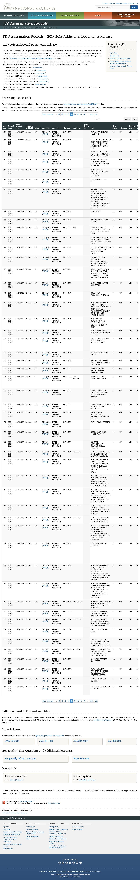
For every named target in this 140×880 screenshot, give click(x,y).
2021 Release (114, 741)
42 (65, 114)
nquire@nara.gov (16, 780)
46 (78, 114)
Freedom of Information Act (76, 871)
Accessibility (52, 871)
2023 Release (46, 741)
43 (68, 114)
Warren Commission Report (120, 58)
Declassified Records (56, 836)
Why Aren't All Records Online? (56, 842)
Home (5, 28)
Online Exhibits (8, 848)
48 (84, 114)
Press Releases (81, 758)
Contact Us (134, 3)
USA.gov (98, 871)
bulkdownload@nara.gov (103, 720)
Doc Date (45, 128)
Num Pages (115, 127)
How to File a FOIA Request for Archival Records (58, 847)
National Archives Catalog (12, 835)
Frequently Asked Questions (20, 758)
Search (134, 7)
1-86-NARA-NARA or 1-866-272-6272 (70, 877)
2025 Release (12, 741)
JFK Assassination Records (34, 28)
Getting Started (54, 827)
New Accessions (77, 829)
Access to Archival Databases (10, 840)
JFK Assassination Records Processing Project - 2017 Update (31, 58)
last (96, 114)
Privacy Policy (61, 871)
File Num (66, 128)
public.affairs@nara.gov (87, 780)
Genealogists (30, 827)
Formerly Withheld (29, 127)
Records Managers (32, 836)
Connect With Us (70, 859)
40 (59, 114)
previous (50, 114)
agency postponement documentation (49, 735)
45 (75, 114)
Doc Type (56, 128)
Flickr (80, 863)
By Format (7, 829)
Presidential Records (10, 837)
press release (38, 68)
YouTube (73, 863)
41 (62, 114)
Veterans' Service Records (42, 15)
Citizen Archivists (108, 3)
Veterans (29, 839)
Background (114, 56)
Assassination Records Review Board (121, 67)
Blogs (77, 863)
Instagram (66, 863)
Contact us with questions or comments (14, 813)
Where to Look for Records (58, 839)
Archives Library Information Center (13, 845)
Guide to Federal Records (57, 834)
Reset (135, 119)
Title (92, 128)
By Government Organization (13, 832)
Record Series (132, 127)
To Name (76, 128)
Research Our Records (14, 15)
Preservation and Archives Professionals (35, 833)
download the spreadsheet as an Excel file (79, 104)
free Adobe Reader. (26, 801)
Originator (123, 128)
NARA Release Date (19, 126)
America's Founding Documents (126, 15)
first (44, 114)
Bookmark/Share (122, 3)
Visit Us (98, 15)
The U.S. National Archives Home (29, 6)
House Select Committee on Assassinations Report (120, 62)
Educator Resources (70, 15)
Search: (97, 119)
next (91, 114)
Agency (37, 128)
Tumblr (70, 863)
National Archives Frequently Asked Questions (58, 830)
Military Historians (32, 829)
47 (81, 114)
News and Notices (78, 827)
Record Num (11, 127)
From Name (86, 125)
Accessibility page (54, 803)
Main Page (113, 53)
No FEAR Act (90, 871)
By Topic (6, 827)
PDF (44, 134)
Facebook (59, 863)
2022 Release (80, 741)
